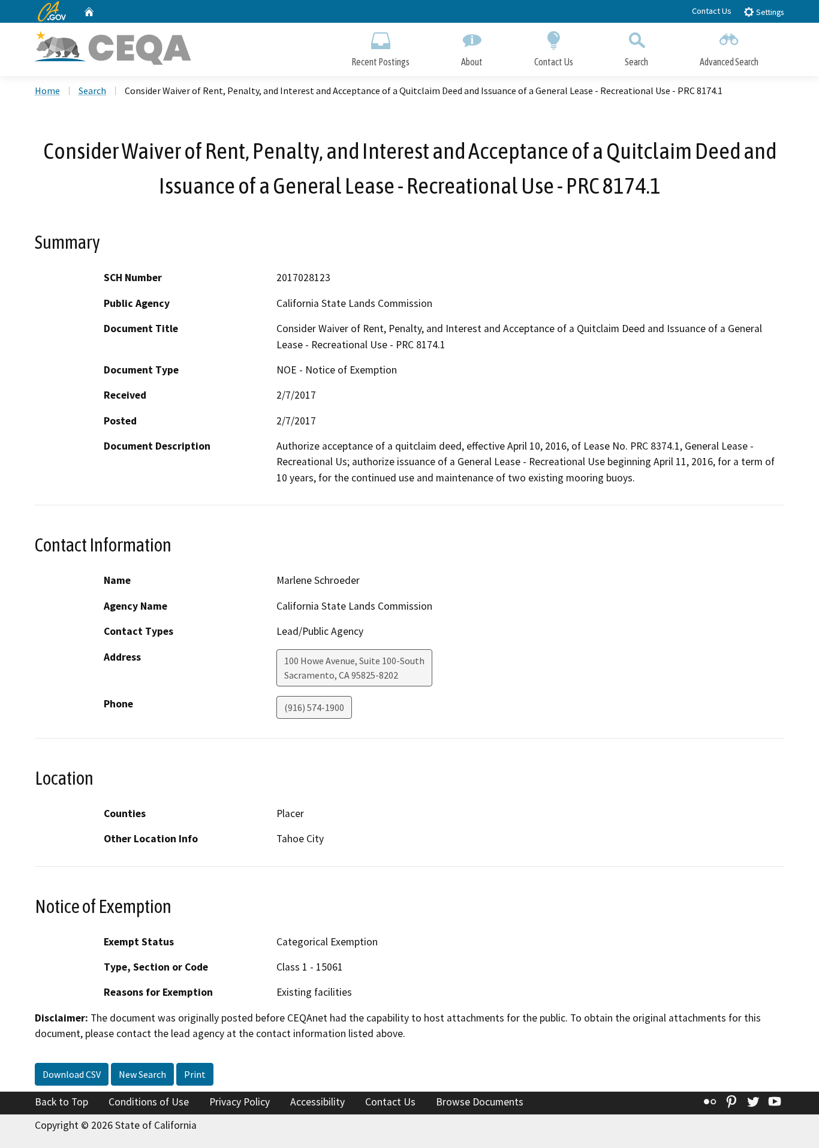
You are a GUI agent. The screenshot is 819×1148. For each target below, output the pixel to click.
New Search (142, 1074)
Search (636, 61)
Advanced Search (729, 61)
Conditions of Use (149, 1101)
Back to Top (61, 1101)
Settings (769, 12)
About (472, 61)
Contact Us (711, 10)
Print (195, 1074)
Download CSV (72, 1074)
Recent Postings (380, 61)
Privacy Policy (239, 1101)
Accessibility (317, 1101)
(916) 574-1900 (314, 707)
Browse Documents (479, 1101)
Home (47, 91)
